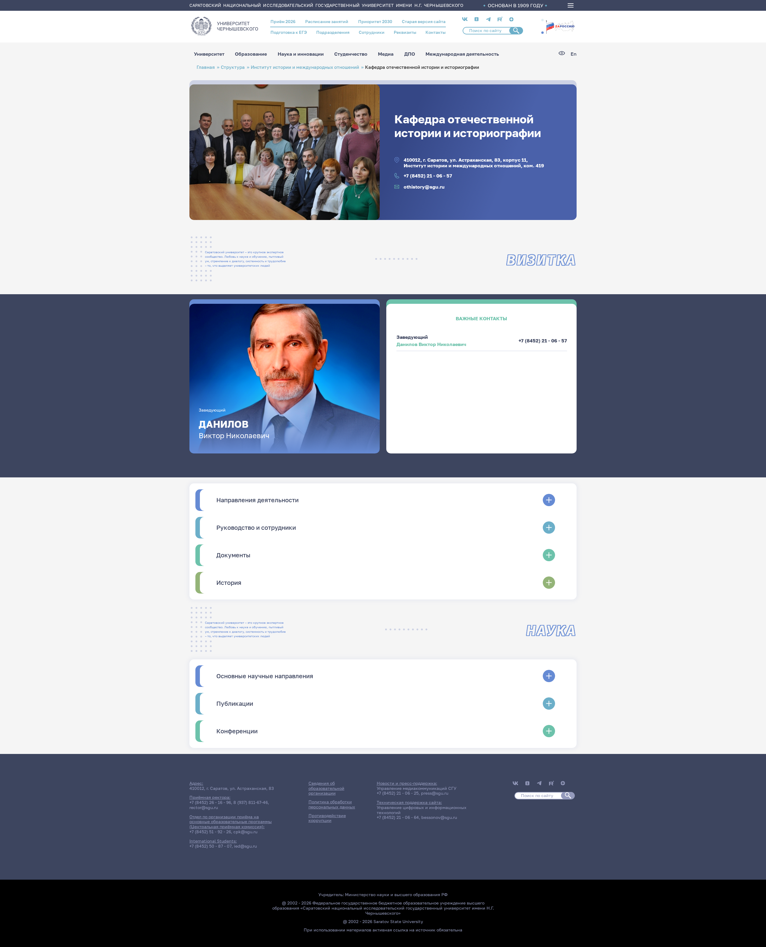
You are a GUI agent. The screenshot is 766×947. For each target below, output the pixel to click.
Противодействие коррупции (327, 818)
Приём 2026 (283, 21)
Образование (251, 54)
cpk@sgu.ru (245, 831)
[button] (542, 20)
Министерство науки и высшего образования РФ (396, 894)
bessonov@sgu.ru (439, 817)
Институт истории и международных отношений (305, 67)
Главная (206, 67)
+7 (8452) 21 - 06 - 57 (428, 176)
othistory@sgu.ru (424, 187)
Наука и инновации (301, 54)
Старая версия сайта (424, 21)
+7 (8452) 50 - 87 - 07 (210, 846)
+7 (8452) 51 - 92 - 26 (210, 831)
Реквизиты (405, 32)
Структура (233, 67)
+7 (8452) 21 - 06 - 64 (398, 817)
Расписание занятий (326, 21)
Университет (209, 54)
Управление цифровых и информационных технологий (421, 810)
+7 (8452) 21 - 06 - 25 (398, 793)
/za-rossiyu (560, 26)
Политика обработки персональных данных (331, 804)
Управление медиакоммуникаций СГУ (416, 788)
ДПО (409, 54)
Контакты (435, 32)
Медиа (385, 54)
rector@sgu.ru (203, 807)
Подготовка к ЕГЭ (288, 32)
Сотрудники (371, 32)
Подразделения (332, 32)
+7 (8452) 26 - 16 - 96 (210, 802)
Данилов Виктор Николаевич (431, 344)
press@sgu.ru (434, 793)
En (574, 54)
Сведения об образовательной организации (326, 788)
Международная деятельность (462, 54)
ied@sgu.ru (245, 846)
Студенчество (350, 54)
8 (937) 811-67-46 (250, 802)
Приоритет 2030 (375, 21)
